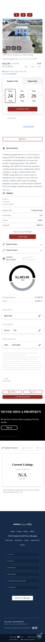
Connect (22, 545)
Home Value (9, 540)
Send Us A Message (22, 598)
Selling (32, 531)
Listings (19, 531)
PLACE (25, 624)
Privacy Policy (14, 639)
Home (13, 531)
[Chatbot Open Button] (39, 636)
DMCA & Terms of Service (28, 639)
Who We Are (18, 540)
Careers (26, 540)
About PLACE (35, 540)
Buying (25, 531)
